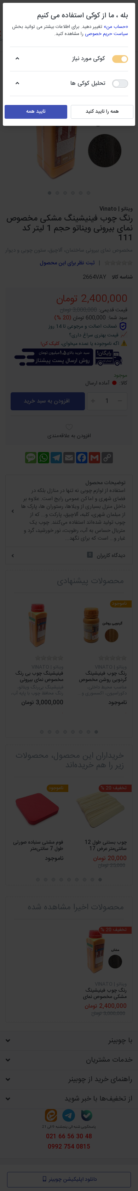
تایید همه (36, 111)
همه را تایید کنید (102, 111)
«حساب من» (116, 27)
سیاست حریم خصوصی (106, 34)
